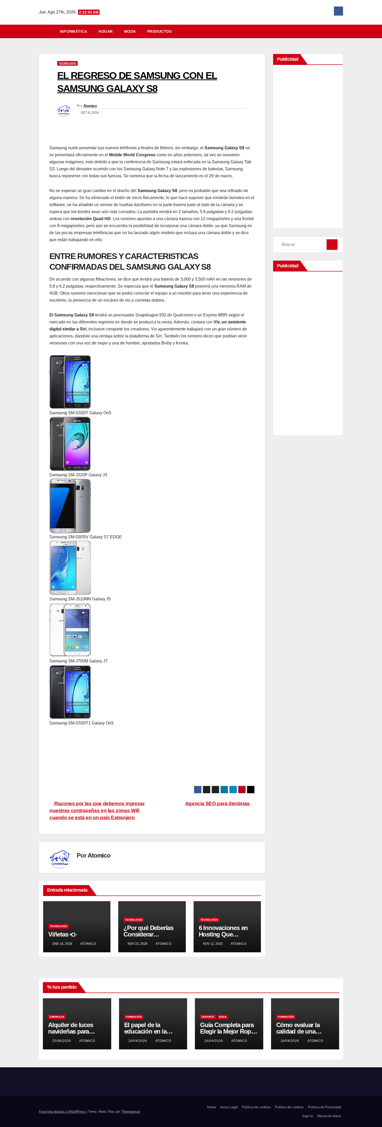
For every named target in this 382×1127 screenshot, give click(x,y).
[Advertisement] (308, 148)
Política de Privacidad (324, 1107)
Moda (130, 31)
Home (211, 1107)
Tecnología (67, 63)
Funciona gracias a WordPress (62, 1112)
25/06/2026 (62, 1041)
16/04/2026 (138, 1041)
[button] (341, 31)
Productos (159, 31)
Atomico (90, 106)
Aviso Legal (229, 1107)
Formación (134, 1016)
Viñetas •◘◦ (62, 934)
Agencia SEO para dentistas (218, 803)
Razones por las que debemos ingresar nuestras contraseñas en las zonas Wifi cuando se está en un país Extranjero (96, 810)
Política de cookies (256, 1107)
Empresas (57, 1016)
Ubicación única (329, 1116)
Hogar (105, 31)
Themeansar (130, 1112)
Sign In (307, 1116)
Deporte (208, 1016)
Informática (73, 31)
